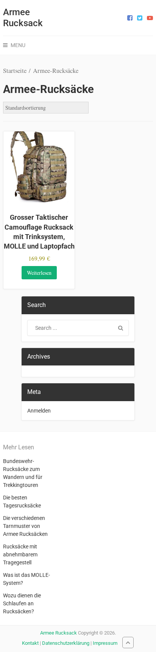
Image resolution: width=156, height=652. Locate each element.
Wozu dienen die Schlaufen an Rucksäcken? (22, 603)
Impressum (105, 643)
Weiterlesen (39, 272)
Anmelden (39, 411)
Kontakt (30, 643)
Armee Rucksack (23, 17)
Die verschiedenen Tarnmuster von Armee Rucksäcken (25, 526)
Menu (18, 45)
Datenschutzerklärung (65, 643)
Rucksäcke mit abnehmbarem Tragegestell (20, 554)
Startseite (15, 70)
